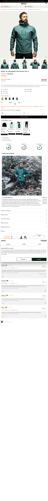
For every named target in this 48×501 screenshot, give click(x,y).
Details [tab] (24, 244)
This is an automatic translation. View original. (10, 272)
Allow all (39, 259)
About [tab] (39, 244)
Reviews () (3, 81)
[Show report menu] (45, 276)
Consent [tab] (8, 244)
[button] (24, 1)
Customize (23, 259)
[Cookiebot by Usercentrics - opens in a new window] (41, 241)
